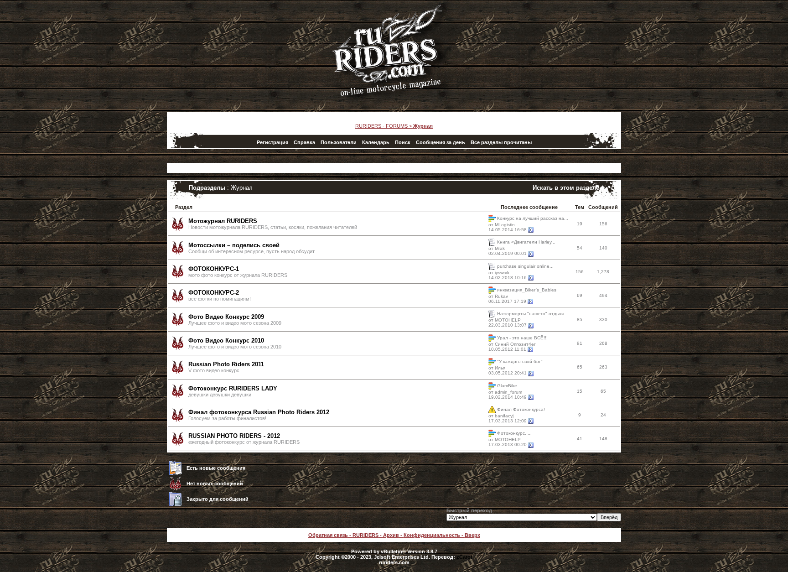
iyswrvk (502, 272)
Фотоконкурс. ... (514, 433)
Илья (500, 367)
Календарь (375, 142)
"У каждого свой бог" (520, 361)
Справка (304, 142)
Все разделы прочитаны (501, 142)
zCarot (464, 557)
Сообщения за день (440, 142)
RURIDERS (365, 535)
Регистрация (272, 142)
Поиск (402, 142)
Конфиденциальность (432, 535)
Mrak (500, 248)
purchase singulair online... (525, 265)
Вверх (472, 535)
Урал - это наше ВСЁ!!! (522, 337)
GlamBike (507, 385)
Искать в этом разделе (566, 187)
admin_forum (508, 392)
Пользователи (339, 142)
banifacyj (504, 415)
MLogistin (505, 224)
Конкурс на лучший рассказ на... (532, 218)
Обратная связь (328, 535)
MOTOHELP (508, 319)
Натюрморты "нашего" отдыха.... (533, 313)
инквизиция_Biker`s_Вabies (526, 289)
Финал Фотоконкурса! (521, 409)
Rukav (501, 296)
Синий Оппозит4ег (515, 344)
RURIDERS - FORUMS (381, 126)
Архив (391, 535)
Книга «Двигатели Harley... (526, 241)
